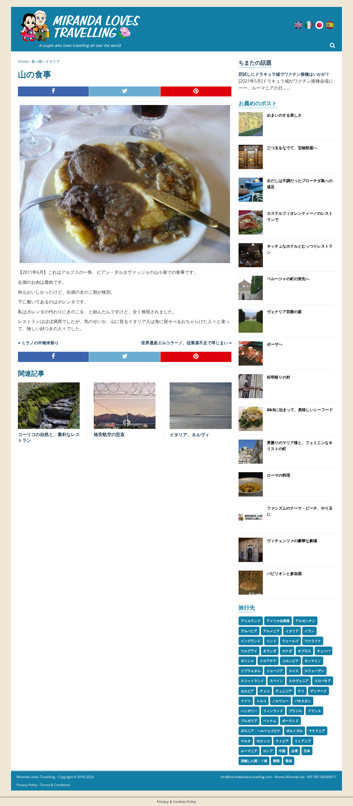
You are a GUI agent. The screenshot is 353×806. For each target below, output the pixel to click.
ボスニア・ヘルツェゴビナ (260, 730)
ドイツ (246, 701)
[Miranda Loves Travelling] (80, 26)
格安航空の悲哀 (109, 434)
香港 (288, 760)
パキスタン (303, 701)
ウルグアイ (249, 651)
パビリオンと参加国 (284, 573)
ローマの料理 (278, 475)
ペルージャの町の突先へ (288, 278)
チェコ (265, 691)
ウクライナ (312, 641)
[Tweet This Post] (124, 91)
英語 (298, 25)
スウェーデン (314, 670)
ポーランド (290, 720)
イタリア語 (308, 25)
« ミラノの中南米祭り (38, 342)
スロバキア (322, 680)
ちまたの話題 (255, 62)
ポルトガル (294, 730)
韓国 (276, 760)
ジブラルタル (251, 670)
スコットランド (252, 680)
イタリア (53, 61)
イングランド (251, 641)
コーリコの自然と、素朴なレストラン (49, 437)
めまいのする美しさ (284, 115)
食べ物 (36, 61)
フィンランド (273, 710)
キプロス (304, 651)
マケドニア (317, 730)
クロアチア (268, 660)
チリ (301, 691)
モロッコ (263, 741)
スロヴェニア (299, 680)
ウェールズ (290, 641)
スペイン (276, 680)
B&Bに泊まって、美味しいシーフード (300, 409)
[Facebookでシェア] (53, 91)
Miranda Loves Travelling (36, 777)
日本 (307, 751)
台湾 (294, 751)
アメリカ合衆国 (278, 620)
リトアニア (303, 741)
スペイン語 (329, 25)
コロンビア (290, 660)
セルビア (247, 691)
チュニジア (284, 691)
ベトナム (269, 720)
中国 (282, 751)
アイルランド (251, 620)
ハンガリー (249, 710)
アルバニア (249, 631)
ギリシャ (247, 660)
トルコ (261, 701)
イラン (309, 631)
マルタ (246, 741)
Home (23, 61)
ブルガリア (249, 720)
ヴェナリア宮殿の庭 (284, 311)
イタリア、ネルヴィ (189, 435)
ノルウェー (280, 701)
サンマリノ (312, 660)
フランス (314, 710)
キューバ (323, 651)
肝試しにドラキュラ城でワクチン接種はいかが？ (284, 74)
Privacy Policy (27, 785)
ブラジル (295, 710)
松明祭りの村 (278, 377)
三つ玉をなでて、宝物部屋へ (292, 147)
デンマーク (318, 691)
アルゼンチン (305, 620)
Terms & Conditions (55, 785)
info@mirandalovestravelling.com (246, 777)
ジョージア (274, 670)
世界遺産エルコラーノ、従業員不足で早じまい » (186, 342)
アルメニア (271, 631)
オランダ (269, 651)
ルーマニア (249, 751)
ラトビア (282, 741)
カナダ (287, 651)
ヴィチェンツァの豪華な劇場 (292, 540)
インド (271, 641)
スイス (294, 670)
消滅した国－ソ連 (254, 760)
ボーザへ (274, 344)
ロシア (268, 751)
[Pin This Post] (196, 91)
